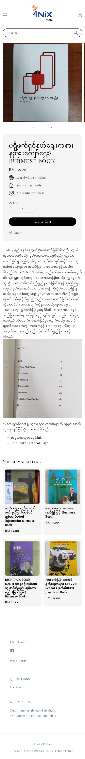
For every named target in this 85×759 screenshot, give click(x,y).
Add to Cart (42, 221)
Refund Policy (64, 750)
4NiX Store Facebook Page (29, 443)
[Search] (75, 32)
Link (38, 437)
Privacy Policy (44, 750)
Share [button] (18, 233)
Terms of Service (23, 750)
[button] (5, 15)
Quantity (14, 202)
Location (16, 687)
